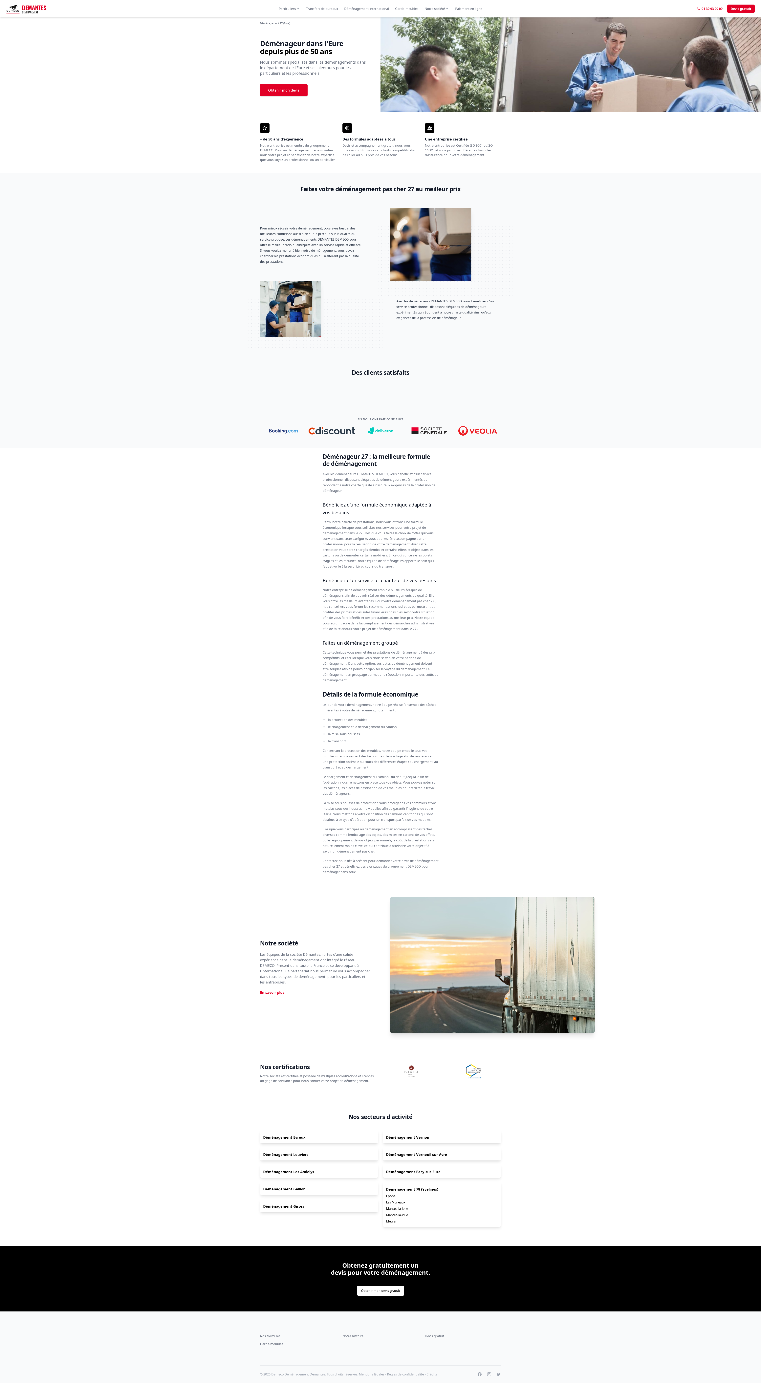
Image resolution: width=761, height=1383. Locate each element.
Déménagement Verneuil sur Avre (416, 1154)
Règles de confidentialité (405, 1374)
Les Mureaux (395, 1202)
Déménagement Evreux (284, 1137)
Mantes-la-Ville (397, 1215)
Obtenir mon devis (283, 90)
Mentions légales (371, 1374)
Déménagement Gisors (283, 1206)
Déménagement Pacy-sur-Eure (413, 1171)
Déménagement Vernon (407, 1137)
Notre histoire (352, 1336)
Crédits (431, 1374)
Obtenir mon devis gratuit (380, 1290)
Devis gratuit (434, 1336)
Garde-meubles (271, 1344)
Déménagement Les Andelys (288, 1171)
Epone (391, 1196)
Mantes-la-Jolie (397, 1208)
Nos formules (270, 1336)
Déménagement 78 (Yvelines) (412, 1189)
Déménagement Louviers (285, 1154)
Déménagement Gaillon (284, 1189)
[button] (291, 385)
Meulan (391, 1221)
